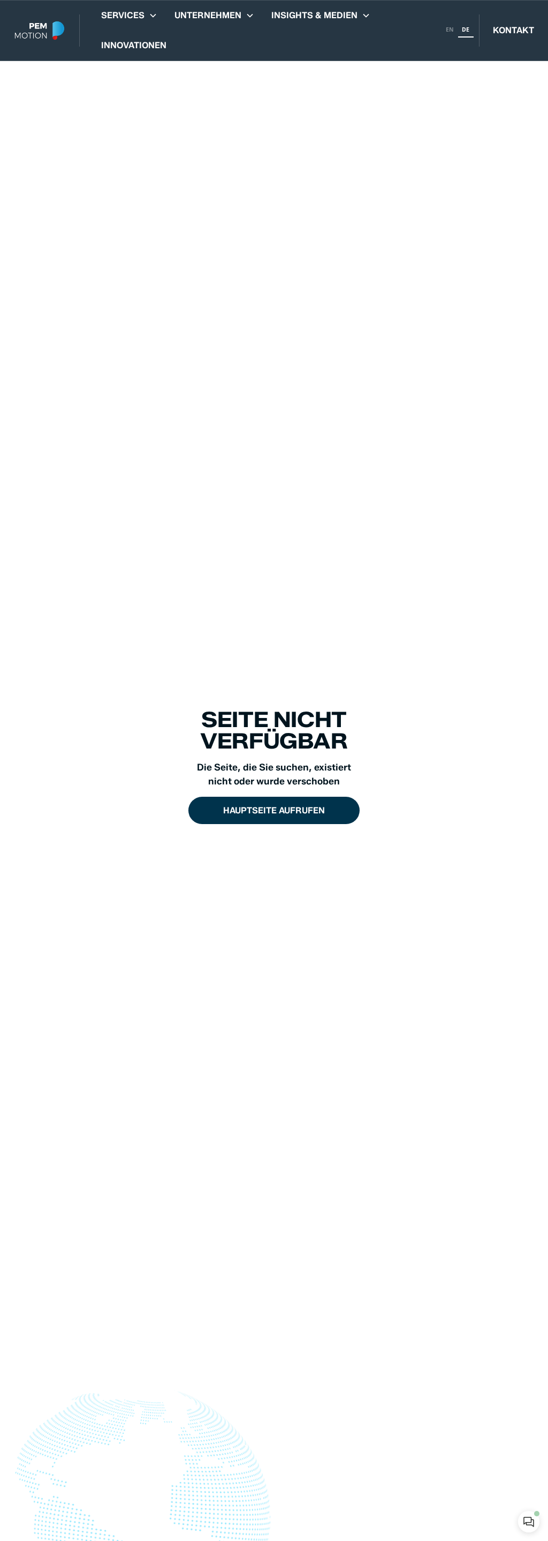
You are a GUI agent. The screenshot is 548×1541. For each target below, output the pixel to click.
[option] (450, 30)
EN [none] (450, 29)
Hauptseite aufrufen (274, 810)
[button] (129, 16)
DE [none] (465, 29)
